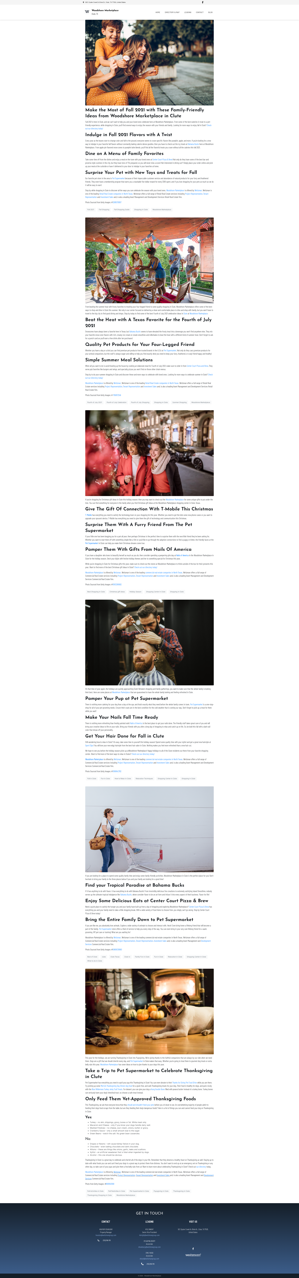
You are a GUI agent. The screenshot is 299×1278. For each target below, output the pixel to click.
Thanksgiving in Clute (181, 1191)
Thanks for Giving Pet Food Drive (184, 1082)
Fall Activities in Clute (95, 1191)
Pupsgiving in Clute (161, 1191)
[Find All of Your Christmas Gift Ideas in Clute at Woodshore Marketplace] (149, 453)
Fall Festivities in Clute (116, 1191)
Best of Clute (92, 957)
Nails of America (182, 555)
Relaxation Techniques (144, 778)
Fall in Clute (91, 778)
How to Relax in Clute (123, 778)
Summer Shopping (180, 402)
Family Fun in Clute (142, 957)
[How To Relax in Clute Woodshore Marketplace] (149, 642)
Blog (210, 12)
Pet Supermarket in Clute (139, 1191)
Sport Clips (89, 745)
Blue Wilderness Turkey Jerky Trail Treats (107, 1089)
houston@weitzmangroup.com (106, 1235)
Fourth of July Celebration (116, 402)
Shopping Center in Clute (155, 592)
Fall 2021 (90, 209)
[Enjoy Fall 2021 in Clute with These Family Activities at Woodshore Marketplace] (149, 62)
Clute (185, 313)
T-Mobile (88, 515)
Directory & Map (172, 12)
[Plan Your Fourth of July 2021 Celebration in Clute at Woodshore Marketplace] (149, 260)
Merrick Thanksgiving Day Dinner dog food (116, 1085)
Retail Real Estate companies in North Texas (116, 193)
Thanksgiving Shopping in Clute (99, 1195)
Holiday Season (135, 592)
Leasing (187, 12)
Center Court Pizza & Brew (162, 159)
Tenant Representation (131, 386)
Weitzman (198, 190)
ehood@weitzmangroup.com (149, 1258)
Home (157, 12)
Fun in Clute (105, 778)
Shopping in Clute (141, 209)
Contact (200, 12)
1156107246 (117, 395)
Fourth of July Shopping (140, 402)
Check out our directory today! (145, 567)
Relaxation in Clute (175, 957)
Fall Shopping (104, 209)
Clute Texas (114, 957)
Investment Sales (107, 197)
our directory (201, 1166)
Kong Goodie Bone (158, 1089)
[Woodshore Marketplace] (87, 12)
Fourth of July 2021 (94, 402)
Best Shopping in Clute (96, 592)
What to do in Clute (94, 961)
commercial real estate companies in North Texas (163, 572)
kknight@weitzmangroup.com (149, 1235)
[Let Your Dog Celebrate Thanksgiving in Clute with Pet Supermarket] (149, 1011)
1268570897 (117, 202)
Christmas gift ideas (117, 592)
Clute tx (127, 957)
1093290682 (117, 584)
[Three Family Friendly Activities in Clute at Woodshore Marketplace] (149, 829)
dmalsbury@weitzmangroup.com (149, 1247)
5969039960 (117, 949)
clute (104, 957)
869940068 (110, 1183)
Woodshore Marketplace (105, 10)
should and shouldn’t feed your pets (140, 1104)
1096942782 (117, 771)
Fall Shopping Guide (121, 209)
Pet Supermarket (118, 178)
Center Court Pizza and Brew (197, 365)
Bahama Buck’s (135, 331)
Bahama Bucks (193, 144)
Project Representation (194, 193)
